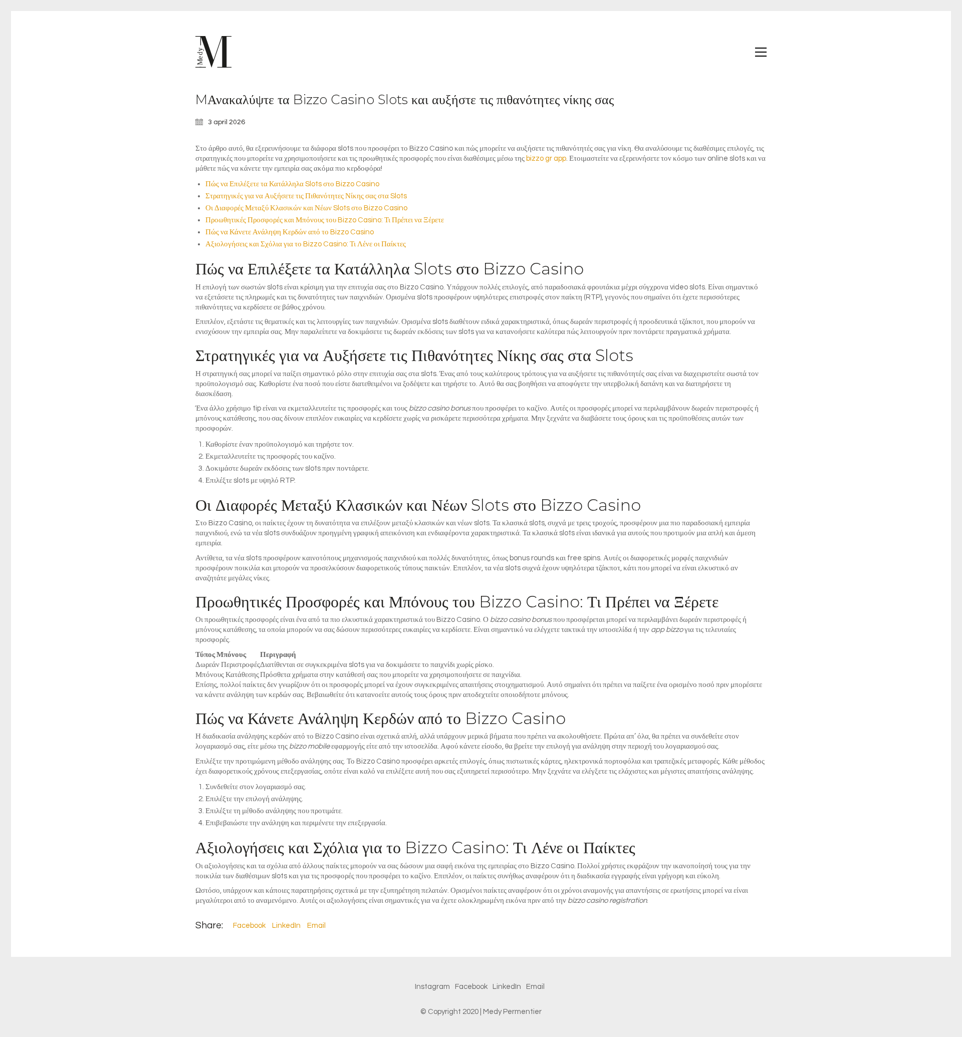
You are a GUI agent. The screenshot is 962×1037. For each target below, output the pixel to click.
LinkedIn (286, 925)
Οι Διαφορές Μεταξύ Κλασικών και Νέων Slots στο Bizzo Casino (306, 208)
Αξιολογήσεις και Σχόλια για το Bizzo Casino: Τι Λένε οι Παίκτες (305, 244)
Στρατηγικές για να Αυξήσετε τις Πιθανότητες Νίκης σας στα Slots (306, 196)
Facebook (249, 925)
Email (316, 925)
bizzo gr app (546, 158)
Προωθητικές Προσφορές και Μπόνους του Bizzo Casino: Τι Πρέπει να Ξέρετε (324, 220)
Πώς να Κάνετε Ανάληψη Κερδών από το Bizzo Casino (289, 232)
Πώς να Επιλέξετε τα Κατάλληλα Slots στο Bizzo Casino (292, 184)
